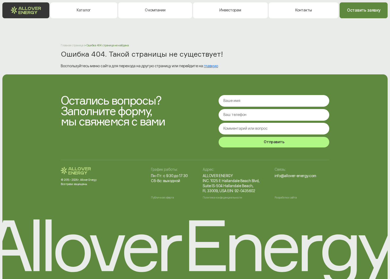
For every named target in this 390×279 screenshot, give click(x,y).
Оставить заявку (363, 10)
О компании (155, 10)
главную (211, 66)
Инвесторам (230, 10)
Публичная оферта (162, 197)
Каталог (84, 10)
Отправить (274, 142)
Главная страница (72, 45)
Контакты (303, 10)
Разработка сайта (286, 197)
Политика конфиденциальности (222, 197)
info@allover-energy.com (295, 176)
